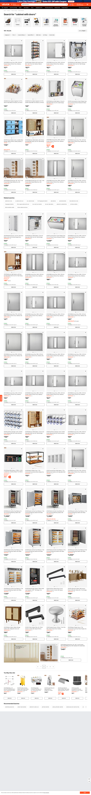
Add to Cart (13, 74)
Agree (85, 792)
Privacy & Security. (46, 792)
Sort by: (80, 30)
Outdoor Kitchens (21, 10)
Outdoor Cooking (14, 10)
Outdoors (8, 10)
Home (5, 10)
